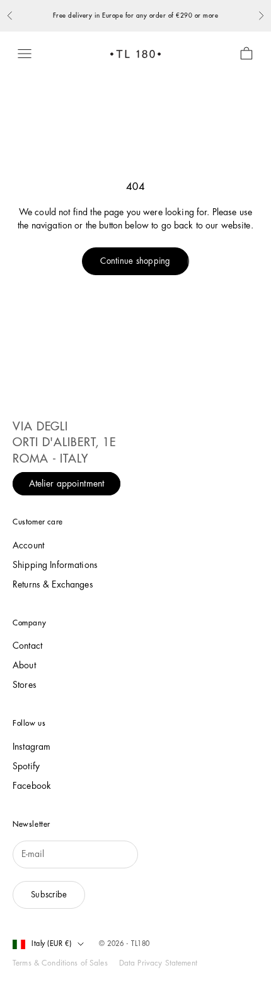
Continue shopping (135, 261)
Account (28, 545)
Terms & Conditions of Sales (60, 963)
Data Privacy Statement (158, 963)
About (24, 665)
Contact (27, 645)
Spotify (26, 766)
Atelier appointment (67, 483)
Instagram (31, 746)
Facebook (32, 785)
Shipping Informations (55, 564)
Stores (25, 684)
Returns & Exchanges (53, 584)
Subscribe (49, 894)
